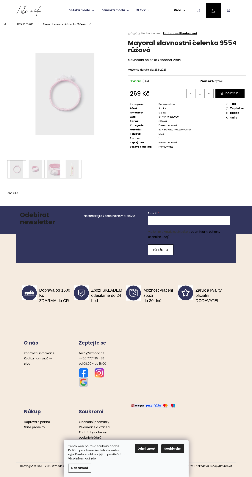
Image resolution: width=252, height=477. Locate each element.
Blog (27, 363)
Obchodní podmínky (94, 422)
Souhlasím (172, 448)
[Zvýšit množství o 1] (208, 93)
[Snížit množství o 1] (191, 93)
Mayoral (217, 81)
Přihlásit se (160, 250)
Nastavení (79, 468)
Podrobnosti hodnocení (180, 33)
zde (93, 458)
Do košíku (233, 93)
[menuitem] (81, 10)
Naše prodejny (34, 427)
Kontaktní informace (39, 353)
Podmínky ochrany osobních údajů (93, 435)
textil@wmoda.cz (91, 353)
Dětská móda (167, 104)
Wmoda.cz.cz (61, 466)
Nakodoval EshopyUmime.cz (214, 466)
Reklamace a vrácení (94, 427)
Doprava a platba (37, 422)
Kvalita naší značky (38, 358)
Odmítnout (146, 448)
